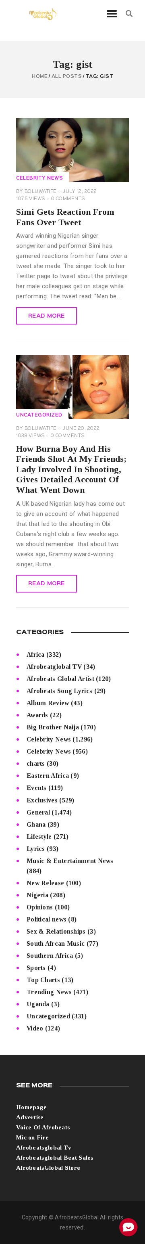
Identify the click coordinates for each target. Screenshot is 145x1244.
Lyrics (36, 848)
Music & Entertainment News (70, 860)
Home (40, 77)
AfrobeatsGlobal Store (48, 1167)
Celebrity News (39, 178)
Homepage (31, 1107)
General (38, 812)
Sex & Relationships (56, 931)
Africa (36, 654)
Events (37, 787)
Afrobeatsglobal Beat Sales (54, 1157)
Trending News (49, 991)
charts (36, 763)
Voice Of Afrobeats (43, 1127)
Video (35, 1028)
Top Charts (43, 979)
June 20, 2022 (81, 429)
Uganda (38, 1004)
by (36, 192)
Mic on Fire (32, 1137)
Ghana (36, 824)
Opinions (40, 907)
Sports (36, 967)
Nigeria (37, 895)
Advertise (30, 1117)
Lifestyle (39, 836)
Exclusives (42, 800)
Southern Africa (50, 955)
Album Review (48, 702)
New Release (45, 883)
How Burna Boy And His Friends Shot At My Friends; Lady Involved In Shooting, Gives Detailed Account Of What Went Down (71, 469)
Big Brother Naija (53, 727)
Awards (37, 715)
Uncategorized (39, 415)
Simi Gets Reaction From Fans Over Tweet (65, 217)
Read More (46, 316)
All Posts (67, 77)
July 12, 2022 (80, 192)
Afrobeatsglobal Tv (43, 1147)
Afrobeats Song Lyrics (59, 690)
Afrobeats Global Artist (60, 678)
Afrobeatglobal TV (54, 666)
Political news (46, 919)
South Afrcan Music (56, 943)
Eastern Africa (48, 775)
